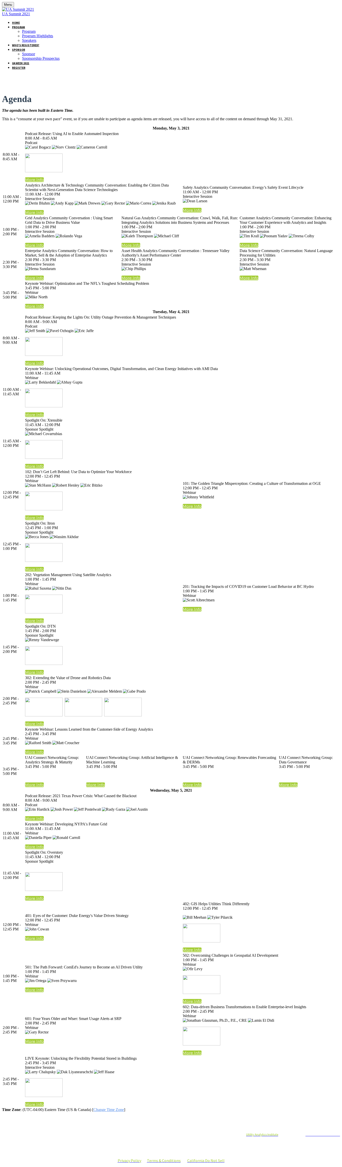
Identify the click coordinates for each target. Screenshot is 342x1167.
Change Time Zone (108, 1109)
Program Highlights (37, 36)
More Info (34, 179)
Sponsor (18, 50)
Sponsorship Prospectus (41, 58)
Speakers (29, 40)
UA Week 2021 (20, 63)
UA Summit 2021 (16, 14)
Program (18, 27)
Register (18, 68)
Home (16, 23)
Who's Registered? (25, 45)
